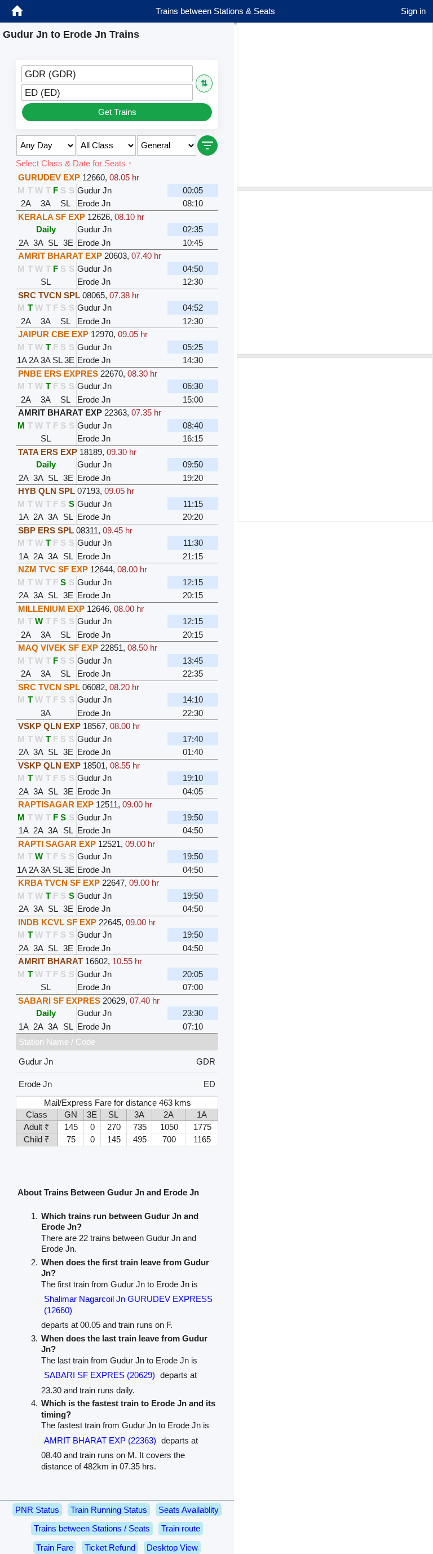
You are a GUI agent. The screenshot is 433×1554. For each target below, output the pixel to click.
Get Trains (117, 112)
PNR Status (37, 1510)
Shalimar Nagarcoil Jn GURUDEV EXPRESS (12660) (128, 1304)
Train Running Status (108, 1510)
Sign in (413, 11)
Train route (180, 1528)
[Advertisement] (335, 105)
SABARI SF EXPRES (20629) (99, 1375)
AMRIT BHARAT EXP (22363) (100, 1440)
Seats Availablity (188, 1510)
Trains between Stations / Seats (92, 1528)
